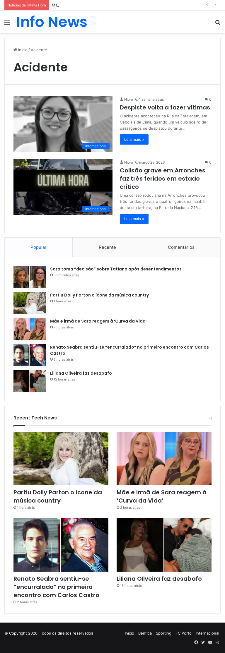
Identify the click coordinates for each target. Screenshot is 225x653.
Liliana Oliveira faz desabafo (81, 373)
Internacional (207, 633)
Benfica (145, 633)
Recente (107, 247)
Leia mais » (134, 139)
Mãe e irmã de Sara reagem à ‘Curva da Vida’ (92, 5)
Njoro (128, 99)
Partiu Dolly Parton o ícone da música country (99, 295)
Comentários (181, 247)
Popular (38, 247)
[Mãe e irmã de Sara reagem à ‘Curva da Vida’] (29, 329)
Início (22, 49)
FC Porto (183, 633)
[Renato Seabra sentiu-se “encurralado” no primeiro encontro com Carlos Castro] (29, 355)
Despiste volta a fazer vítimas (165, 107)
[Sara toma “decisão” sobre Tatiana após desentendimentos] (29, 277)
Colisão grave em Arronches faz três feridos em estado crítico (162, 178)
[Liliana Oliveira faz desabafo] (29, 381)
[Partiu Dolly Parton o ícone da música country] (29, 303)
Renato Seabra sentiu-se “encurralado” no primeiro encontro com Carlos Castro (56, 587)
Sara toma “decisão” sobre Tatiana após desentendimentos (116, 269)
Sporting (163, 633)
